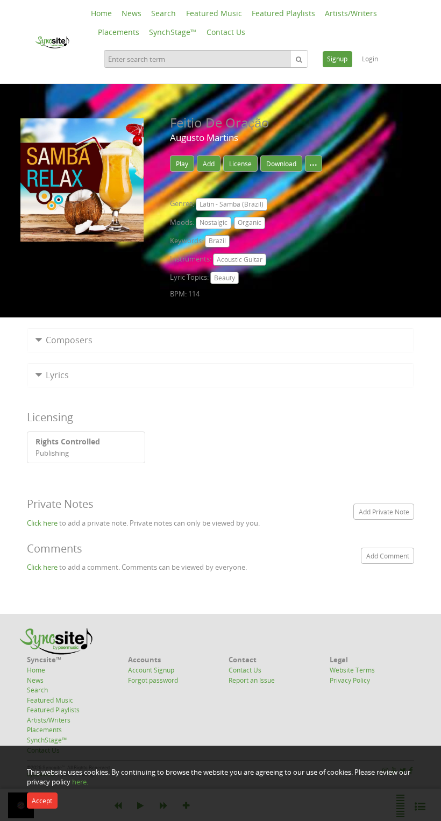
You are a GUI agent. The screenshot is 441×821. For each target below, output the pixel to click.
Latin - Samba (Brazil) (232, 204)
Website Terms (352, 670)
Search (163, 13)
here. (80, 782)
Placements (118, 32)
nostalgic (213, 222)
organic (249, 222)
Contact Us (226, 32)
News (131, 13)
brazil (217, 240)
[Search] (299, 59)
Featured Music (214, 13)
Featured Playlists (283, 13)
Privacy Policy (350, 680)
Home (101, 13)
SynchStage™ (172, 32)
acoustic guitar (239, 259)
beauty (224, 277)
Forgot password (153, 680)
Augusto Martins (204, 137)
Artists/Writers (351, 13)
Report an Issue (252, 680)
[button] (220, 340)
